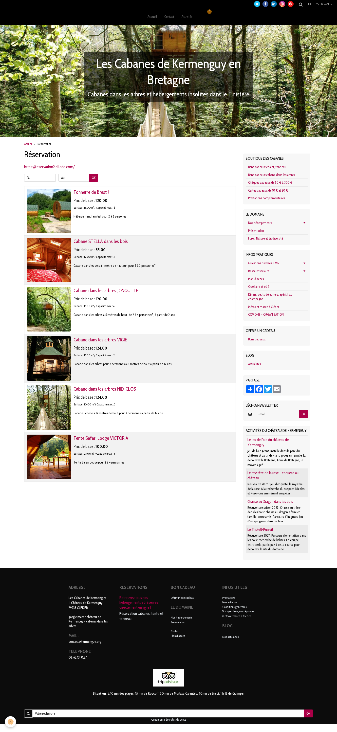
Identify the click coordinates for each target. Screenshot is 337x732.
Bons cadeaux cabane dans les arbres (271, 175)
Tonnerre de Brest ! (91, 192)
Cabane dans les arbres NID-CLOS (105, 389)
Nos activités (229, 602)
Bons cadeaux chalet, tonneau (267, 167)
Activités (187, 17)
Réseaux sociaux (258, 271)
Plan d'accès (256, 279)
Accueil (152, 17)
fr (309, 3)
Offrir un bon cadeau (182, 597)
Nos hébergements (260, 223)
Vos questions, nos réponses (238, 611)
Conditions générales (234, 607)
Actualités (254, 364)
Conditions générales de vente (168, 719)
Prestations (228, 597)
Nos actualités (230, 637)
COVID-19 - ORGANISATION (266, 314)
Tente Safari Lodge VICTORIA (101, 438)
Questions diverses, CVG (263, 263)
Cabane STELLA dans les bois (101, 241)
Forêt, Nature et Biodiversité (265, 238)
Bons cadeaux (256, 339)
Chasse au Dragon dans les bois (270, 501)
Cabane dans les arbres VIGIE (100, 340)
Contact (169, 17)
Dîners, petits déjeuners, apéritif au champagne (270, 296)
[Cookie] (10, 721)
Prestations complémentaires (266, 198)
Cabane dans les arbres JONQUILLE (106, 290)
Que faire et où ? (258, 286)
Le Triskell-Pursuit (260, 529)
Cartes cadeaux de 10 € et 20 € (268, 190)
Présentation (256, 231)
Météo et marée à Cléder (263, 307)
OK (94, 178)
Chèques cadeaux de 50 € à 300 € (270, 182)
